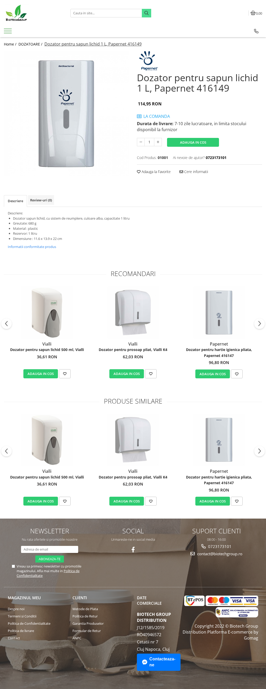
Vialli (46, 344)
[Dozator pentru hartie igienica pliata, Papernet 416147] (219, 312)
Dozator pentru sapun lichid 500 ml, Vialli (47, 349)
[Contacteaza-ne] (256, 31)
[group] (66, 113)
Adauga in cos (193, 142)
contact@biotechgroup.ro (219, 553)
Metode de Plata (85, 609)
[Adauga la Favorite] (65, 373)
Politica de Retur (85, 616)
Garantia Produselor (88, 623)
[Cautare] (146, 13)
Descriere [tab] (15, 201)
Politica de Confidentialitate (29, 623)
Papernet (219, 344)
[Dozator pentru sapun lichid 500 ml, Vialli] (47, 312)
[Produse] (8, 32)
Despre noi (16, 609)
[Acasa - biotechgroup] (33, 13)
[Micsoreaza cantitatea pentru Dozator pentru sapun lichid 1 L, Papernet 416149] (141, 142)
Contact (14, 638)
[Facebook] (133, 549)
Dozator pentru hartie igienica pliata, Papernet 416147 (219, 352)
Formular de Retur (86, 630)
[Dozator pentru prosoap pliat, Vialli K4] (133, 312)
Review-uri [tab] (41, 200)
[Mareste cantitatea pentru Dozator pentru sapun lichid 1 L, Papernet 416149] (158, 142)
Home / (10, 44)
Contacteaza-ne (162, 662)
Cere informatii (195, 171)
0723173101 (219, 546)
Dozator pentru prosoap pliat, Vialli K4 (133, 349)
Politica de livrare (21, 630)
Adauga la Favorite (156, 171)
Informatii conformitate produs (32, 246)
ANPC (76, 638)
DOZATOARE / (30, 44)
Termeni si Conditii (22, 616)
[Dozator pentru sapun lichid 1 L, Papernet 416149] (66, 113)
